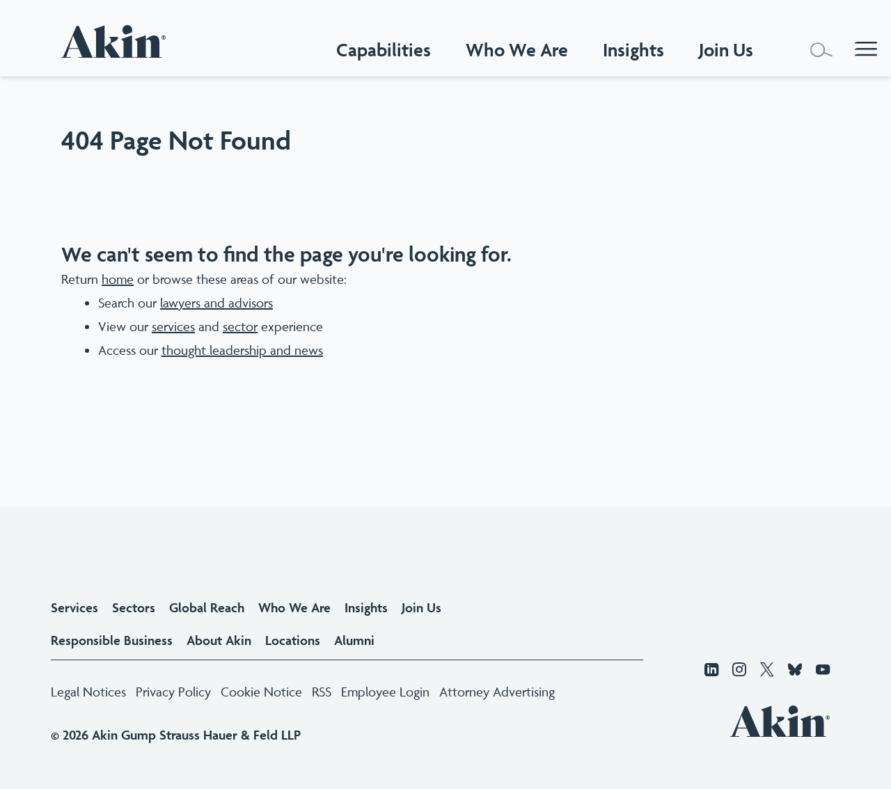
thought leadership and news (242, 350)
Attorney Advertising (497, 691)
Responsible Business (112, 640)
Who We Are (517, 49)
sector (240, 326)
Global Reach (206, 607)
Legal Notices (88, 691)
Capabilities (383, 49)
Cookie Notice (261, 691)
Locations (292, 640)
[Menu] (866, 50)
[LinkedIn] (711, 670)
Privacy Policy (173, 691)
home (118, 279)
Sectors (133, 607)
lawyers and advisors (216, 302)
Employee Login (385, 691)
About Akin (219, 640)
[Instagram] (739, 670)
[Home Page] (117, 41)
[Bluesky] (795, 670)
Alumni (354, 640)
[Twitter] (767, 670)
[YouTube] (823, 670)
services (173, 326)
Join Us (421, 607)
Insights (366, 607)
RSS (321, 691)
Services (74, 607)
